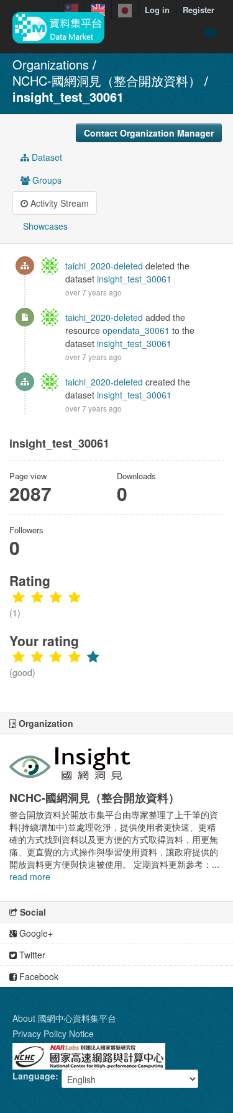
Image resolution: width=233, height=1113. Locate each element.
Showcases (44, 226)
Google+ (35, 933)
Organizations (50, 64)
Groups (46, 180)
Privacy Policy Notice (53, 1033)
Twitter (31, 955)
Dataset (45, 157)
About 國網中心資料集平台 (64, 1018)
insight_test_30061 (68, 97)
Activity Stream (58, 203)
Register (198, 10)
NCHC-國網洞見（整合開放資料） (106, 80)
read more (29, 876)
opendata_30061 (136, 330)
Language (33, 1076)
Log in (157, 10)
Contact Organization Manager (149, 133)
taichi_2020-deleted (104, 265)
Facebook (37, 976)
